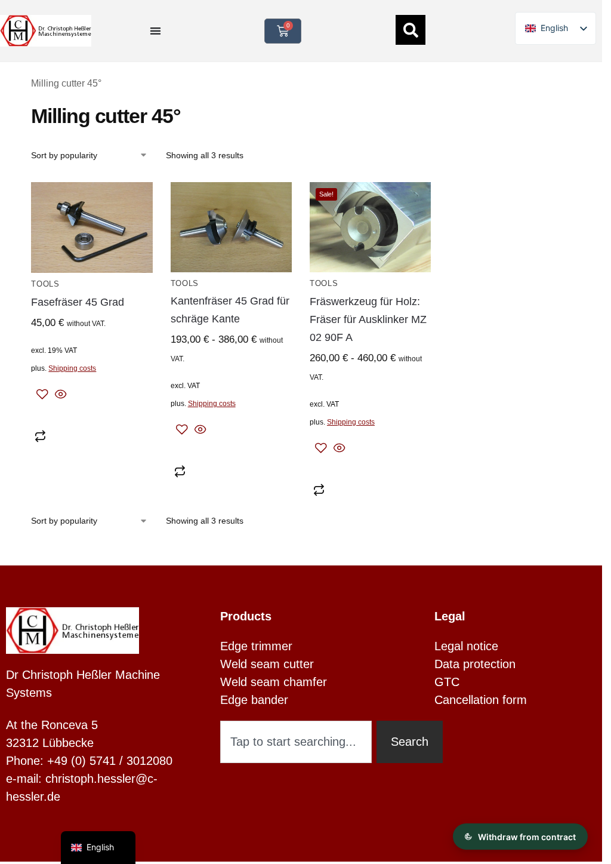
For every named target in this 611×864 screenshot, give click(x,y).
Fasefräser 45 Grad (77, 302)
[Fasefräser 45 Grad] (91, 227)
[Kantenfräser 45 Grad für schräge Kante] (231, 227)
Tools (45, 283)
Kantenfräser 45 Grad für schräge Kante (230, 310)
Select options (231, 451)
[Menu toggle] (155, 30)
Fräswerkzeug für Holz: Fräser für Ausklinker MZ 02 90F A (368, 319)
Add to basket (92, 416)
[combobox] (296, 742)
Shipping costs (72, 368)
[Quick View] (59, 395)
